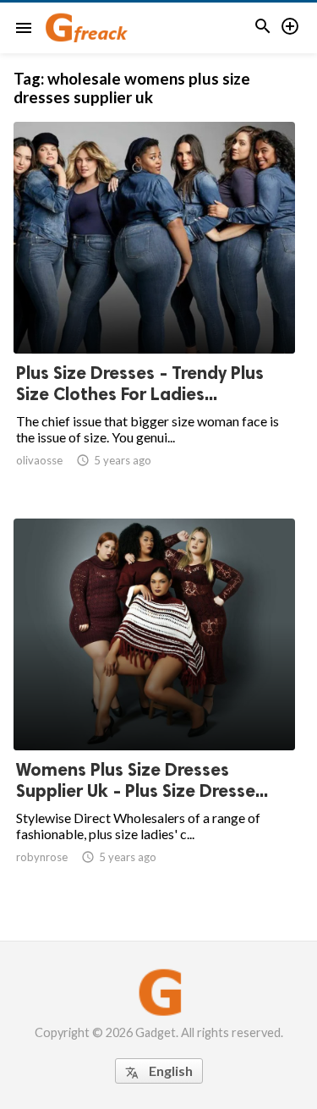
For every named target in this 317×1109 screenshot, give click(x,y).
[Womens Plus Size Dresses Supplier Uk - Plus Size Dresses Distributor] (154, 706)
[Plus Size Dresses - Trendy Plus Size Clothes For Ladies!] (154, 309)
